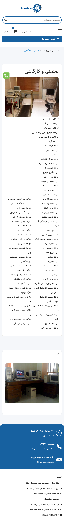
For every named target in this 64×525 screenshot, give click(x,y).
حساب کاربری (27, 31)
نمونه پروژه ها (48, 50)
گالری (56, 354)
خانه (60, 50)
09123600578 (47, 444)
